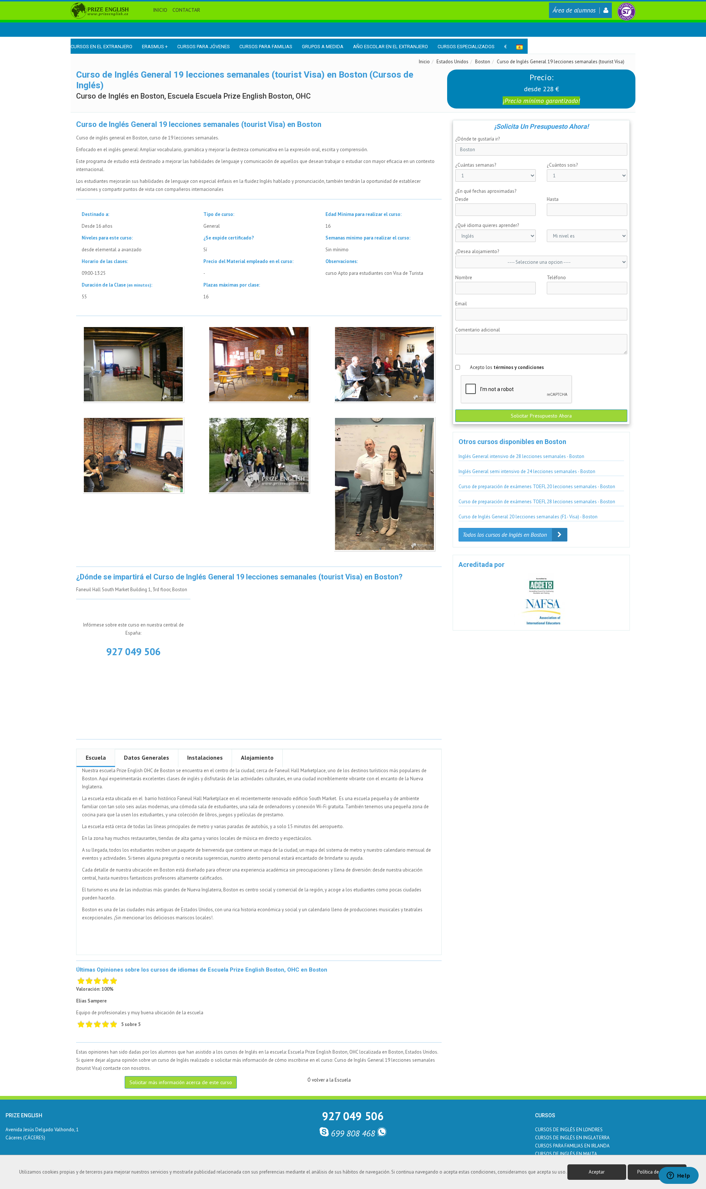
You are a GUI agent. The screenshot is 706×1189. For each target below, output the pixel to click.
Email (461, 304)
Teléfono (556, 277)
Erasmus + (155, 46)
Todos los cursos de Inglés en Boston (505, 534)
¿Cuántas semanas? (475, 165)
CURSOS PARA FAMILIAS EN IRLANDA (572, 1146)
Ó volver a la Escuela (329, 1080)
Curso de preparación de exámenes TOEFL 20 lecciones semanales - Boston (537, 486)
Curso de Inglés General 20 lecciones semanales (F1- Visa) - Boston (528, 517)
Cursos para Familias (265, 46)
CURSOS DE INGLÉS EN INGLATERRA (572, 1138)
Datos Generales (146, 757)
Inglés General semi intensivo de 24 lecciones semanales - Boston (527, 471)
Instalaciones (205, 757)
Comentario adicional (477, 330)
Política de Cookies (657, 1172)
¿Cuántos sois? (562, 165)
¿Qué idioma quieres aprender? (487, 225)
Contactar (186, 10)
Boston (482, 61)
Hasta (553, 199)
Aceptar (597, 1172)
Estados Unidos (452, 61)
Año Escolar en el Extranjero (390, 46)
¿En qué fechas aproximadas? (485, 191)
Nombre (463, 277)
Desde (461, 199)
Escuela (96, 757)
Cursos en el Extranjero (101, 46)
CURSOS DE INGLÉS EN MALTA (566, 1154)
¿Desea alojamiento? (477, 251)
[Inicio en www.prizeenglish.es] (100, 10)
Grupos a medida (322, 46)
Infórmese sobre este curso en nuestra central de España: (133, 629)
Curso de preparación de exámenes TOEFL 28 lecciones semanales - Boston (537, 501)
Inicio (160, 10)
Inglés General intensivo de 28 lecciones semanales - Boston (521, 456)
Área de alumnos (574, 10)
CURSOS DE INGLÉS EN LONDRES (569, 1129)
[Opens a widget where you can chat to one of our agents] (678, 1176)
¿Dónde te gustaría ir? (477, 139)
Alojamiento (257, 757)
